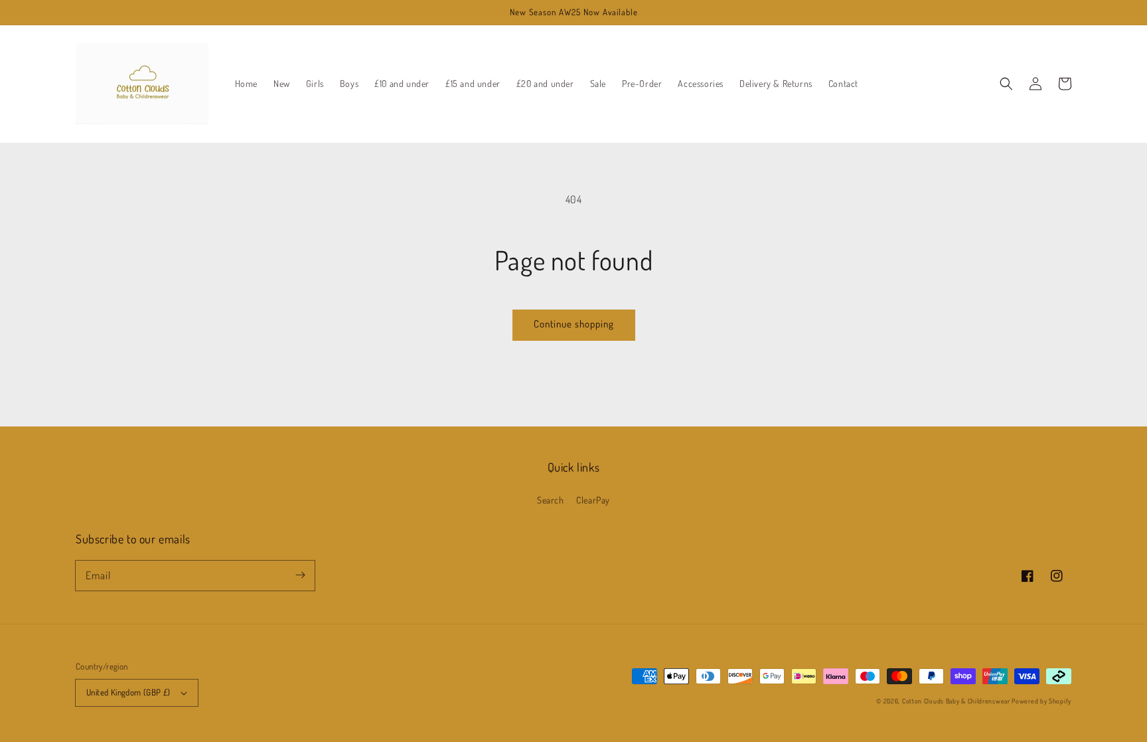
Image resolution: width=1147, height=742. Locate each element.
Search (550, 500)
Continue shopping (574, 324)
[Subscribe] (300, 575)
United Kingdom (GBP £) (128, 692)
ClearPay (593, 500)
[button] (1006, 83)
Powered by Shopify (1041, 701)
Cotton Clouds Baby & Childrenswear (956, 701)
